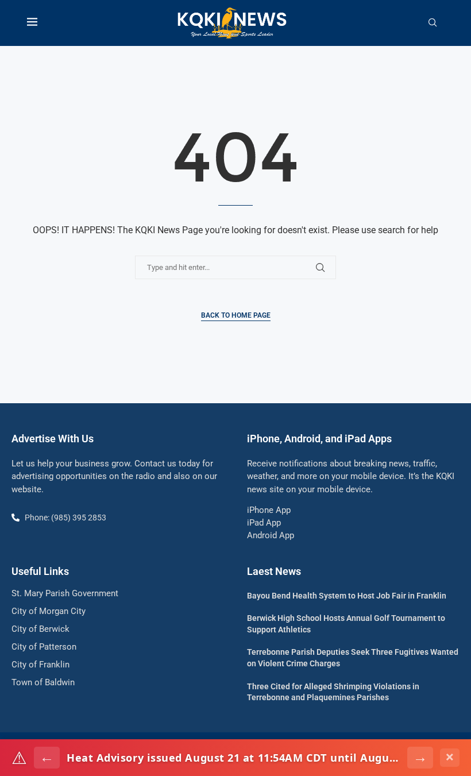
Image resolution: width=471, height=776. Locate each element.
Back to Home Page (236, 315)
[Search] (432, 23)
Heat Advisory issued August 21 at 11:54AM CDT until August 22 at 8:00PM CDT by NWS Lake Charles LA (233, 758)
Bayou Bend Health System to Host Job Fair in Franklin (346, 595)
